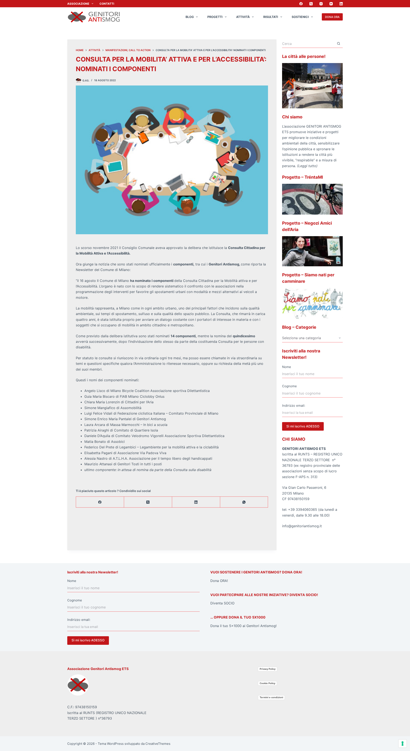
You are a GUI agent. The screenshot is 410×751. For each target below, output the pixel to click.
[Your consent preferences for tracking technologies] (402, 743)
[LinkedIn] (341, 3)
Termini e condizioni (271, 697)
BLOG (190, 17)
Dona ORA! (219, 581)
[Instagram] (321, 3)
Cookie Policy (267, 683)
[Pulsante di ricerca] (338, 43)
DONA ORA (332, 17)
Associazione (78, 3)
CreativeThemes (157, 744)
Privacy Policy (267, 668)
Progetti (215, 17)
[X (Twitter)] (311, 3)
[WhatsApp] (244, 502)
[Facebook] (301, 3)
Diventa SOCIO (222, 603)
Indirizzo (288, 405)
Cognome (289, 386)
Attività (243, 17)
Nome (286, 367)
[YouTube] (331, 3)
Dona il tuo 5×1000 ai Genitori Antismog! (243, 626)
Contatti (107, 3)
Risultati (270, 17)
